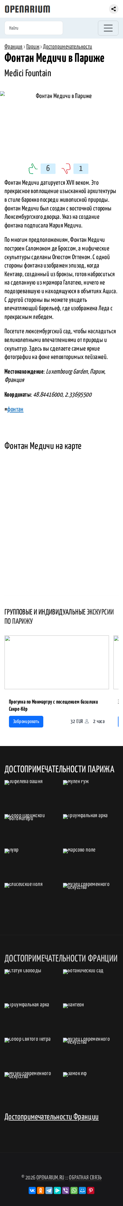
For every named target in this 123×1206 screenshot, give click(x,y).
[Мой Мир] (82, 1190)
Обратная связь (85, 1178)
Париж (32, 47)
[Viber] (65, 1190)
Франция (13, 47)
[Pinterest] (90, 1190)
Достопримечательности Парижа (59, 769)
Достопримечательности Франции (51, 1117)
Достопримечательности (67, 47)
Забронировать (26, 721)
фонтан (15, 409)
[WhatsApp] (74, 1190)
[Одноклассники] (40, 1190)
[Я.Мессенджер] (57, 1190)
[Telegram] (49, 1190)
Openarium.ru (50, 1178)
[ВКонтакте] (32, 1190)
